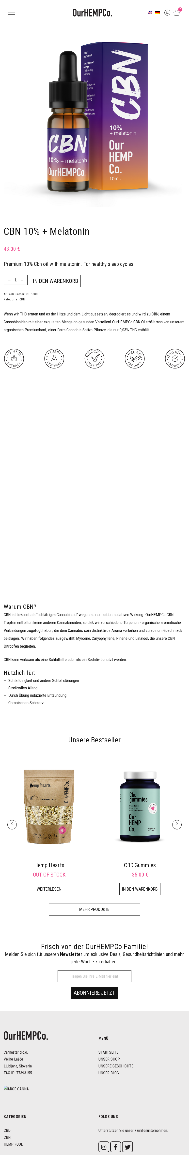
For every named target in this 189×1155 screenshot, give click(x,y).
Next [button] (177, 828)
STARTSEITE (108, 1052)
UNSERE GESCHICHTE (115, 1066)
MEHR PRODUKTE (94, 909)
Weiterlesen (49, 889)
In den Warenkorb (55, 281)
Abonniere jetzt (94, 993)
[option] (49, 824)
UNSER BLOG (108, 1073)
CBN (22, 299)
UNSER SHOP (109, 1059)
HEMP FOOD (13, 1144)
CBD (7, 1130)
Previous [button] (12, 828)
